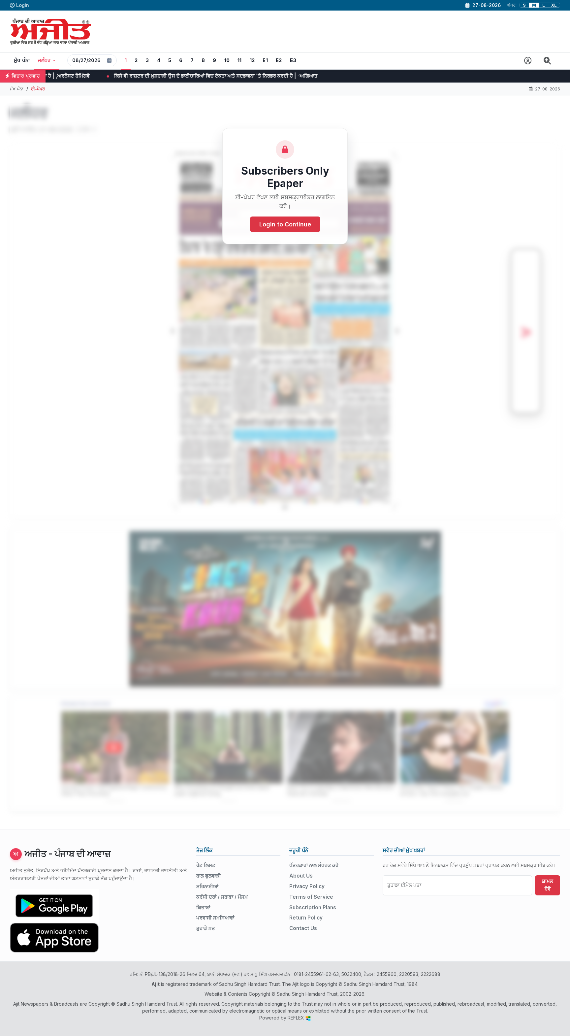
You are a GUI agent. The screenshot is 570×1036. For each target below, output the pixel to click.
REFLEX (296, 1017)
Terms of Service (311, 897)
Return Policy (306, 918)
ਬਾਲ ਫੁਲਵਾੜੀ (208, 876)
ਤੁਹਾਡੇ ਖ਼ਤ (205, 928)
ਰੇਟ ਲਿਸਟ (205, 865)
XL (554, 5)
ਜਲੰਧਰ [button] (44, 60)
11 (240, 60)
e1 (265, 60)
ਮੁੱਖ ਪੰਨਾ (22, 60)
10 (227, 60)
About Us (301, 876)
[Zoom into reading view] (547, 61)
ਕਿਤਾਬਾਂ (203, 907)
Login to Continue (285, 224)
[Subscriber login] (528, 61)
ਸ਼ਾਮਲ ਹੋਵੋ (547, 885)
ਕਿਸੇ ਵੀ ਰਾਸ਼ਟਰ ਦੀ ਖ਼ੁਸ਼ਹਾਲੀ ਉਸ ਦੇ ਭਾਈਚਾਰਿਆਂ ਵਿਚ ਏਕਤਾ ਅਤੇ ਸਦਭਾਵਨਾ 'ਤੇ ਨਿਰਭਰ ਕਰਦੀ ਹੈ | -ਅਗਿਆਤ (117, 76)
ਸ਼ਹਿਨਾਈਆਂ (207, 886)
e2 (279, 60)
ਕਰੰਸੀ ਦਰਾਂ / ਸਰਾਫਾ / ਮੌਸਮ (222, 897)
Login (22, 5)
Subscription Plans (312, 907)
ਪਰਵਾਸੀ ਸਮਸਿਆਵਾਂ (215, 918)
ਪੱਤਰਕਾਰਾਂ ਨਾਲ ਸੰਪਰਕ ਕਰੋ (313, 865)
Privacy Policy (307, 886)
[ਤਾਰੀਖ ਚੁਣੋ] (109, 60)
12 (252, 60)
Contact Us (303, 928)
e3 (293, 60)
